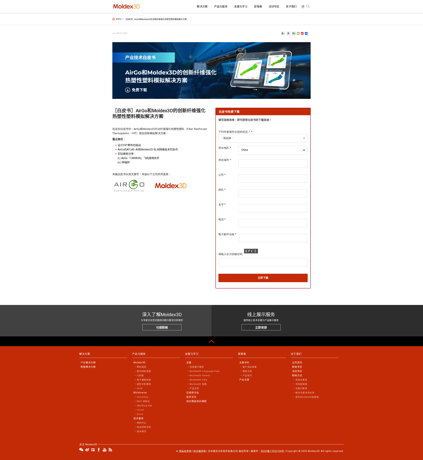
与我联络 (162, 327)
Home (118, 19)
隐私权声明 (185, 451)
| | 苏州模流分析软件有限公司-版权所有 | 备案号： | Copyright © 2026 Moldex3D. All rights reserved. (261, 451)
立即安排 (261, 327)
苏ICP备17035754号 (272, 451)
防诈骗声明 (199, 451)
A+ (293, 33)
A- (283, 33)
